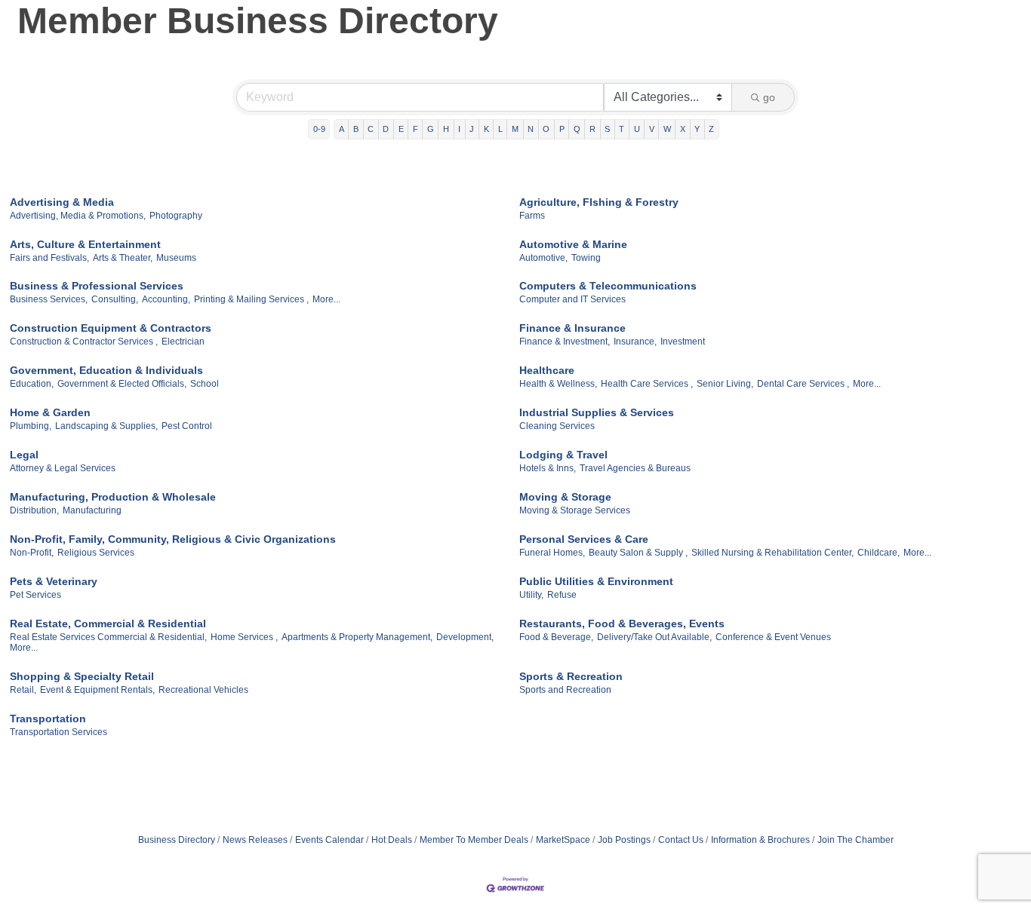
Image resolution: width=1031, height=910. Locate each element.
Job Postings (624, 840)
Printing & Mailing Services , (251, 299)
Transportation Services (58, 732)
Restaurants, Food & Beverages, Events (622, 623)
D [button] (386, 128)
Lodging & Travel (563, 455)
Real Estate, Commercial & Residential (108, 623)
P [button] (562, 128)
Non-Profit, (32, 552)
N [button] (531, 128)
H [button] (446, 128)
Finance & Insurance (572, 328)
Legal (24, 455)
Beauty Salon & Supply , (638, 552)
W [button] (667, 128)
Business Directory (176, 840)
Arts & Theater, (122, 258)
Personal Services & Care (583, 539)
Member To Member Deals (474, 840)
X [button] (682, 128)
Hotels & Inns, (547, 468)
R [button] (592, 128)
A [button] (341, 128)
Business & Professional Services (96, 286)
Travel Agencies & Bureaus (635, 468)
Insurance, (635, 341)
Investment (682, 341)
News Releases (255, 840)
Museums (176, 258)
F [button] (415, 128)
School (204, 383)
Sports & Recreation (571, 676)
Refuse (562, 595)
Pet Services (35, 595)
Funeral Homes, (552, 552)
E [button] (401, 128)
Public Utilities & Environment (596, 581)
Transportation (48, 718)
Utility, (531, 595)
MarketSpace (563, 840)
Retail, (23, 690)
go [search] (769, 97)
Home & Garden (50, 412)
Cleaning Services (557, 426)
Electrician (183, 341)
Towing (586, 258)
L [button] (500, 128)
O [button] (546, 128)
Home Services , (244, 637)
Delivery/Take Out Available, (654, 637)
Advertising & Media (62, 202)
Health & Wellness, (558, 383)
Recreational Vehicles (203, 690)
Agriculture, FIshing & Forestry (599, 202)
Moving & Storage (565, 497)
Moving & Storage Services (574, 510)
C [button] (371, 128)
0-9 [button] (319, 128)
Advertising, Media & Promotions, (78, 215)
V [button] (651, 128)
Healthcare (546, 370)
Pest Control (187, 426)
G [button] (430, 128)
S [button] (607, 128)
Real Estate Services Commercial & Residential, (108, 637)
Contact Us (680, 840)
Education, (32, 383)
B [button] (356, 128)
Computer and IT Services (572, 299)
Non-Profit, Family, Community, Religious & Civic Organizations (173, 539)
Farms (532, 215)
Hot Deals (391, 840)
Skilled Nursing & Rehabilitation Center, (772, 552)
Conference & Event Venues (773, 637)
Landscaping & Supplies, (106, 426)
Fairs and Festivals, (49, 258)
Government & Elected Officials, (121, 383)
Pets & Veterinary (53, 581)
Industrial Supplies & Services (596, 412)
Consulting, (114, 299)
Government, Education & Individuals (106, 370)
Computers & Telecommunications (608, 286)
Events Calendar (329, 840)
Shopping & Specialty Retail (82, 676)
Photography (175, 215)
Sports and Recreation (565, 690)
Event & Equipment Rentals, (97, 690)
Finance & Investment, (564, 341)
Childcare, (878, 552)
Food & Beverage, (556, 637)
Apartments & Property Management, (357, 637)
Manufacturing (92, 510)
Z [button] (711, 128)
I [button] (459, 128)
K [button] (486, 128)
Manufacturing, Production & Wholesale (113, 497)
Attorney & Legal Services (62, 468)
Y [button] (697, 128)
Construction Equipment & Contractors (110, 328)
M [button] (515, 128)
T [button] (621, 128)
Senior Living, (725, 383)
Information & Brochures (760, 840)
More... (326, 299)
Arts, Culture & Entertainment (85, 244)
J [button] (471, 128)
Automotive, (543, 258)
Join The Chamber (855, 840)
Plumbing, (30, 426)
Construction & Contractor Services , (84, 341)
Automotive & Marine (573, 244)
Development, (465, 637)
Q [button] (577, 128)
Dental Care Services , (803, 383)
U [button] (637, 128)
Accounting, (166, 299)
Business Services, (49, 299)
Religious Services (95, 552)
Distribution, (34, 510)
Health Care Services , (647, 383)
